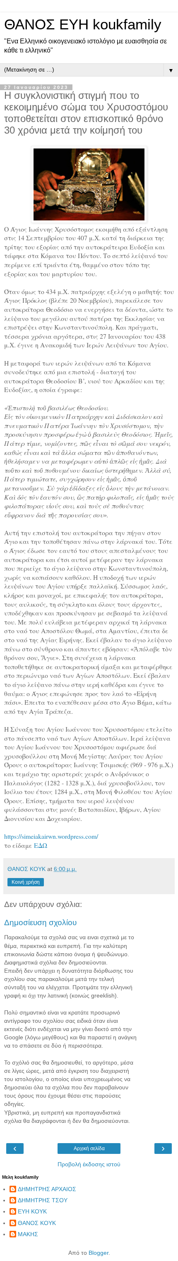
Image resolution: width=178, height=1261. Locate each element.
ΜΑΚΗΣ (28, 1234)
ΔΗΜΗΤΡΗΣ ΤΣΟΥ (42, 1200)
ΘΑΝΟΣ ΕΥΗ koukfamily (82, 24)
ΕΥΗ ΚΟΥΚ (32, 1211)
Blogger (98, 1252)
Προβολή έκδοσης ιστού (89, 1164)
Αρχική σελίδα (89, 1148)
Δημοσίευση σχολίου (40, 922)
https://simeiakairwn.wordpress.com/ (51, 836)
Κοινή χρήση (26, 882)
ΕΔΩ (40, 845)
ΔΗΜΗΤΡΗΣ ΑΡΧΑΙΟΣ (47, 1189)
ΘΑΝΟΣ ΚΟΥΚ (37, 1223)
